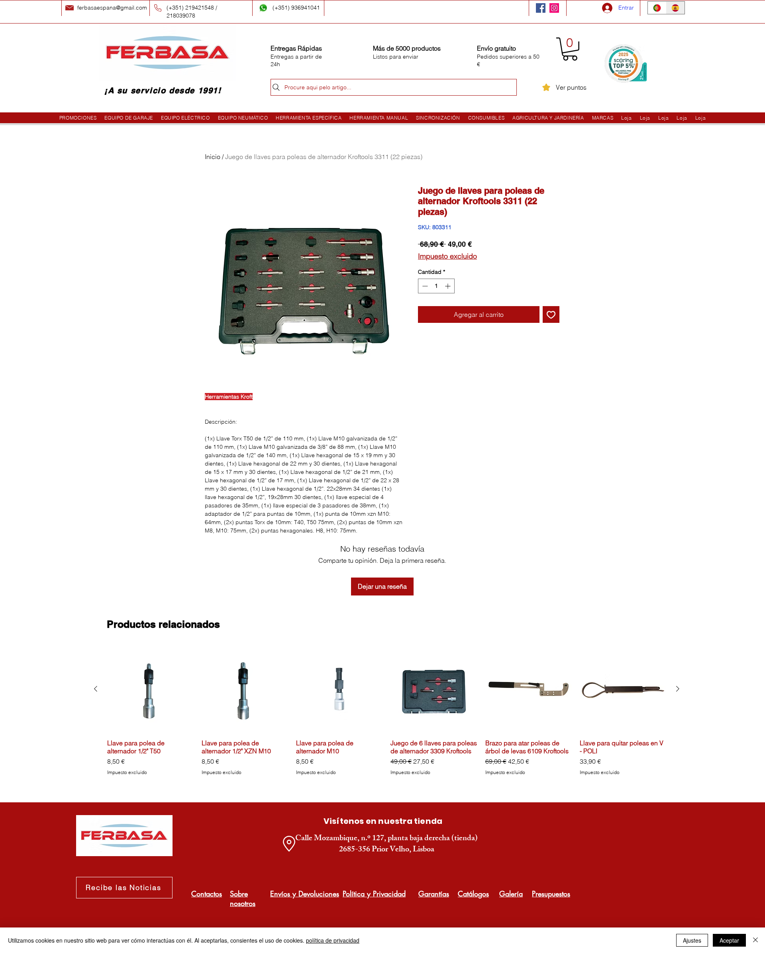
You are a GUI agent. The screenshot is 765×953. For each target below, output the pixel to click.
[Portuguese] (657, 8)
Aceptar (729, 940)
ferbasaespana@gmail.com (112, 7)
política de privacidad (332, 940)
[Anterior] (95, 689)
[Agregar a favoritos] (551, 314)
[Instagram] (554, 8)
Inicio (212, 157)
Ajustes (692, 940)
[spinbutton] (436, 286)
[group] (387, 715)
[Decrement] (424, 286)
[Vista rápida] (150, 689)
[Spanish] (675, 8)
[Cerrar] (755, 940)
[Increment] (448, 286)
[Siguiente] (678, 689)
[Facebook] (540, 8)
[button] (570, 49)
